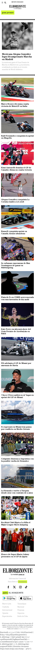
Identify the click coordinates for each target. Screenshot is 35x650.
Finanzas (21, 610)
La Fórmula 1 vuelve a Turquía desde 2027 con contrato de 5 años (17, 491)
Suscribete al (17, 582)
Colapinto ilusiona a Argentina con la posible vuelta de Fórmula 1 (17, 459)
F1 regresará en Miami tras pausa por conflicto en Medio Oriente (16, 428)
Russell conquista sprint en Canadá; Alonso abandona (14, 232)
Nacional (21, 607)
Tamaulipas (22, 604)
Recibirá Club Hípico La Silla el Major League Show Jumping (15, 523)
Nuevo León (6, 604)
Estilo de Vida (23, 616)
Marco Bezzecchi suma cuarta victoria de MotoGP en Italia (15, 105)
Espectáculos (7, 616)
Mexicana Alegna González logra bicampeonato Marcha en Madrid (17, 57)
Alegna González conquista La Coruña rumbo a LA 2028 (15, 200)
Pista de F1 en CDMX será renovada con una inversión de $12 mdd (17, 298)
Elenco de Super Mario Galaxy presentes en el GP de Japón (15, 555)
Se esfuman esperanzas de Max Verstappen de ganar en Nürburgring (15, 265)
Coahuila (5, 607)
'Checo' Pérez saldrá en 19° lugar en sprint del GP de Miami (17, 396)
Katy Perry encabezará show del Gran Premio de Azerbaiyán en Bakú (16, 331)
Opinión (5, 613)
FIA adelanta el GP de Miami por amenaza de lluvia (16, 364)
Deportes (21, 613)
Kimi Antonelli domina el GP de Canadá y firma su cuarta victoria (16, 168)
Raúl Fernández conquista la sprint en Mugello (17, 137)
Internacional (7, 610)
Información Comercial (17, 579)
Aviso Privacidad (23, 628)
